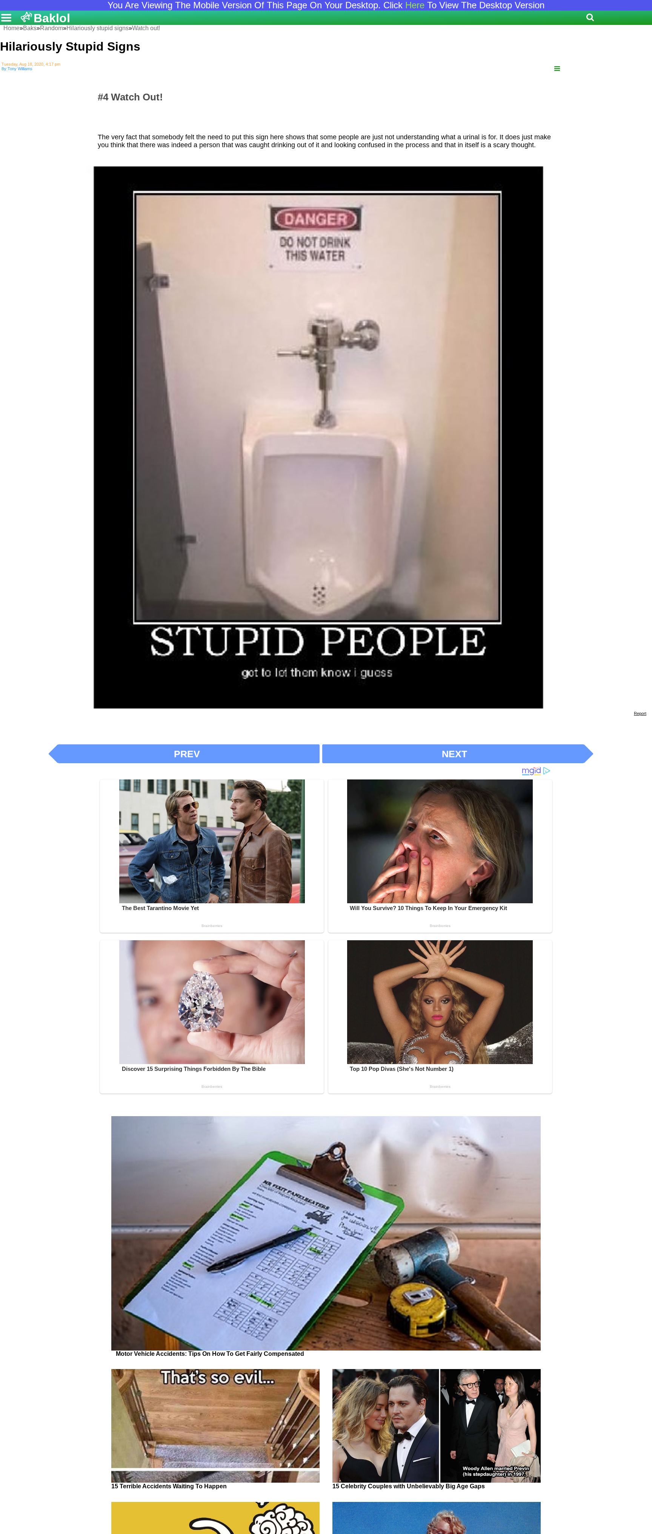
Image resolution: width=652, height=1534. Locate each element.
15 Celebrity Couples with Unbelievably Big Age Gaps (408, 1486)
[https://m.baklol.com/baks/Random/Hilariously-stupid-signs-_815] (557, 68)
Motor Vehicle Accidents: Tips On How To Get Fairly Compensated (210, 1354)
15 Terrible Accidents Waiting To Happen (169, 1486)
